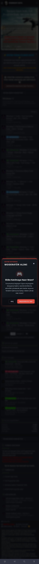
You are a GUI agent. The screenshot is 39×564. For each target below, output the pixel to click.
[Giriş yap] (15, 561)
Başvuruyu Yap (25, 301)
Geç (12, 301)
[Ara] (24, 561)
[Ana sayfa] (5, 561)
